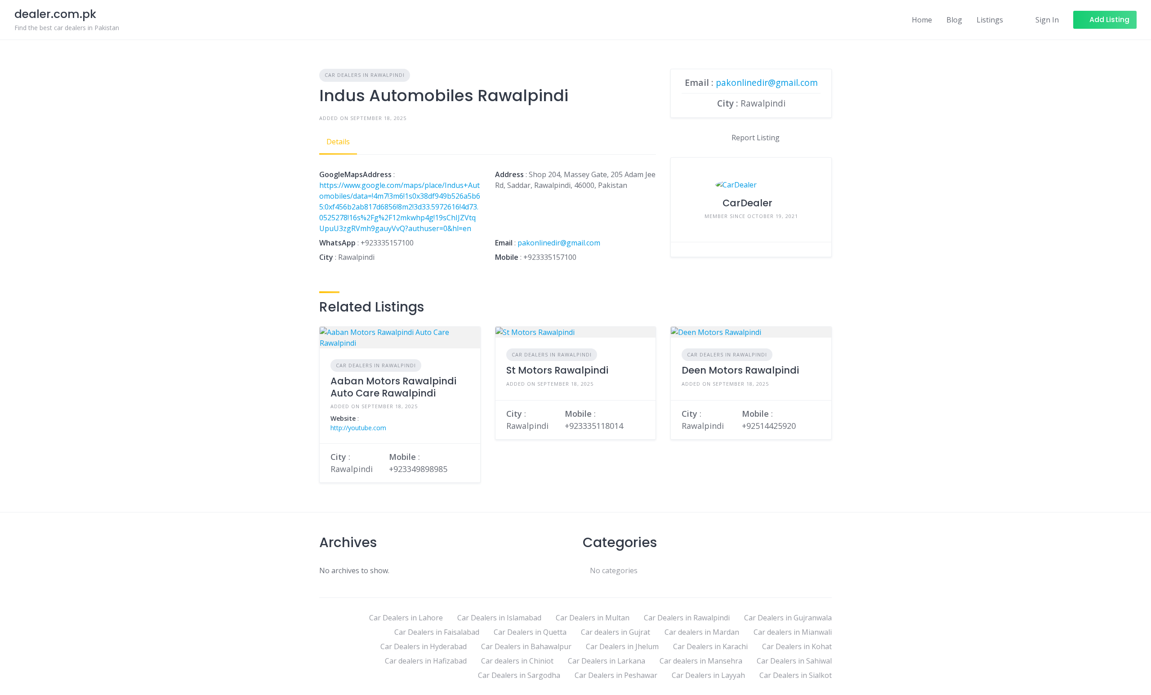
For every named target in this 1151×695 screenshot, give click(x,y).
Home (922, 20)
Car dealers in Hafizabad (426, 661)
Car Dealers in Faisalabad (436, 632)
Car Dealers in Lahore (406, 618)
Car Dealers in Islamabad (499, 618)
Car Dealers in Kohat (797, 646)
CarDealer (747, 202)
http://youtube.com (358, 427)
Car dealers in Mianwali (793, 632)
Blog (954, 20)
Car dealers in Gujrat (615, 632)
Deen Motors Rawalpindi (740, 370)
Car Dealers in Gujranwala (788, 618)
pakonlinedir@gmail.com (559, 243)
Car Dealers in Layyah (708, 675)
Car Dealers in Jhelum (622, 646)
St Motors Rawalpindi (557, 370)
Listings (990, 20)
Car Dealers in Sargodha (519, 675)
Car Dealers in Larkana (606, 661)
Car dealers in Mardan (702, 632)
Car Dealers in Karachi (710, 646)
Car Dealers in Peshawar (616, 675)
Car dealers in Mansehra (701, 661)
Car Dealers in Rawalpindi (365, 74)
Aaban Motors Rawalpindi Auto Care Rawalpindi (393, 386)
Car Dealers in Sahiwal (794, 661)
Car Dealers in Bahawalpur (526, 646)
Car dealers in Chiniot (517, 661)
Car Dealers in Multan (592, 618)
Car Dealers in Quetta (530, 632)
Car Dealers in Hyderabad (423, 646)
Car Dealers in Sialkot (795, 675)
